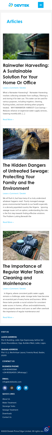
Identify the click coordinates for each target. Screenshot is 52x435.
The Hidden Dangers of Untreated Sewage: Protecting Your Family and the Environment (26, 176)
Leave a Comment (10, 87)
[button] (46, 429)
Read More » (8, 119)
